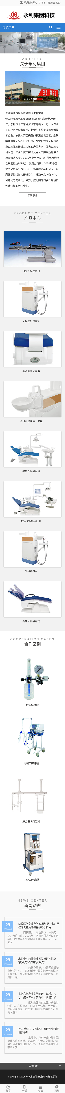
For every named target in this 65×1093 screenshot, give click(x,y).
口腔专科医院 (31, 705)
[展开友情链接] (60, 1065)
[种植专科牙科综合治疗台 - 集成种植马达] (32, 449)
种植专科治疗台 (31, 471)
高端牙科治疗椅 (31, 621)
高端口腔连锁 (31, 763)
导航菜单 (8, 27)
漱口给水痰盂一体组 (31, 421)
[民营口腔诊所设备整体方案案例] (32, 853)
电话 (24, 1090)
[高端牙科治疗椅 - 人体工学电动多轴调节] (32, 599)
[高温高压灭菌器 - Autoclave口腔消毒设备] (32, 349)
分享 (8, 1090)
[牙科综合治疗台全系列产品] (32, 42)
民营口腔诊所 (31, 879)
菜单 (40, 1090)
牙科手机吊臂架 (31, 321)
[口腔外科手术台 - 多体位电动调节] (32, 249)
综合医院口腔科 (31, 821)
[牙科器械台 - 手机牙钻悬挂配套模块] (32, 549)
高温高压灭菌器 (31, 371)
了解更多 (32, 195)
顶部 (56, 1090)
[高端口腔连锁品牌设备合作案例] (32, 737)
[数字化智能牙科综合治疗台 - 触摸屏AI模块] (32, 499)
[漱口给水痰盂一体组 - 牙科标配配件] (32, 399)
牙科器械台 (31, 571)
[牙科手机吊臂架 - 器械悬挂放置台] (32, 299)
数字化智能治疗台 (31, 521)
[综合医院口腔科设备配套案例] (32, 795)
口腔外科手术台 (31, 271)
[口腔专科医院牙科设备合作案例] (32, 679)
